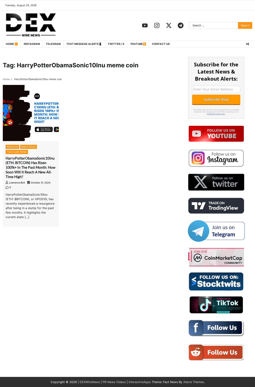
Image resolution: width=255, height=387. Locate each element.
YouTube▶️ (138, 43)
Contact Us (161, 43)
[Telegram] (181, 25)
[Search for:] (213, 25)
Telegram (53, 43)
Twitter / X (116, 43)
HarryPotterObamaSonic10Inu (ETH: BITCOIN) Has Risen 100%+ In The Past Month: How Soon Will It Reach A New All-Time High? (30, 167)
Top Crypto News (17, 151)
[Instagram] (157, 25)
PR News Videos (114, 382)
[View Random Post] (247, 44)
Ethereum (12, 146)
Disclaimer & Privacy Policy (216, 114)
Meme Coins (28, 146)
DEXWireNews (90, 382)
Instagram (32, 43)
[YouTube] (145, 25)
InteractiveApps (140, 382)
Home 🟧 (12, 43)
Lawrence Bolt (17, 182)
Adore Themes (193, 382)
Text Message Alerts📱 (84, 43)
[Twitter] (169, 25)
